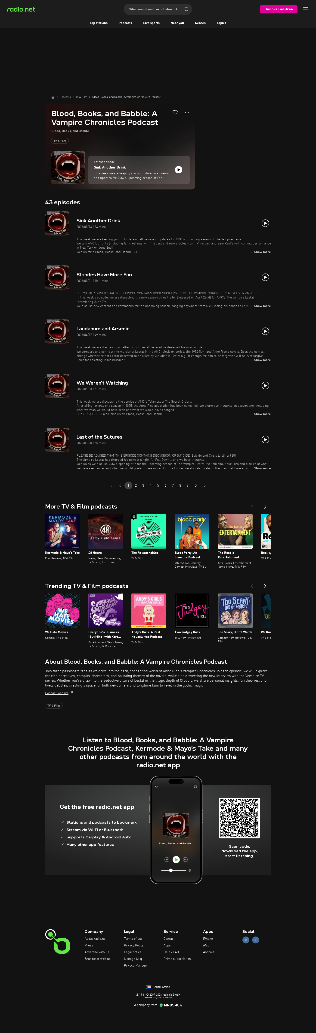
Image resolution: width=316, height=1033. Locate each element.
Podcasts (125, 23)
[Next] (265, 504)
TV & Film (60, 141)
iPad (206, 945)
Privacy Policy (133, 945)
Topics (221, 23)
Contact (169, 938)
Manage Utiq (133, 959)
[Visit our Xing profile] (255, 940)
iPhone (208, 938)
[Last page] (205, 485)
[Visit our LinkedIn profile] (246, 940)
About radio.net (96, 938)
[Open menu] (306, 9)
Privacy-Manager (136, 965)
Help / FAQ (171, 952)
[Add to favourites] (175, 112)
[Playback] (178, 169)
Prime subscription (177, 959)
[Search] (186, 9)
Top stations (99, 23)
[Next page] (196, 485)
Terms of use (133, 938)
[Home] (53, 97)
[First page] (111, 485)
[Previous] (251, 504)
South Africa (161, 987)
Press (89, 945)
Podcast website (56, 693)
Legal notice (132, 952)
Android (208, 952)
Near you (177, 23)
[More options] (187, 112)
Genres (200, 23)
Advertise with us (97, 952)
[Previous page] (120, 485)
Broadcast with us (98, 959)
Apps (167, 945)
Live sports (151, 23)
